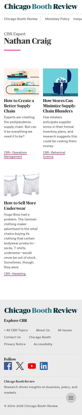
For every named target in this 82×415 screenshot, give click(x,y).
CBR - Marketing (15, 273)
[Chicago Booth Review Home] (41, 7)
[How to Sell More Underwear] (21, 185)
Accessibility (43, 344)
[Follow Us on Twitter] (20, 366)
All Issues (65, 330)
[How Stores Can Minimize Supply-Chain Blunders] (60, 82)
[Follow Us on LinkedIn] (44, 366)
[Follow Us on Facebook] (8, 366)
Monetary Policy (57, 19)
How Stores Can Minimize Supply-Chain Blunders (59, 106)
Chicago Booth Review (20, 19)
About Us (43, 330)
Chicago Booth (40, 337)
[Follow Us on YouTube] (32, 366)
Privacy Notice (15, 344)
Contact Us (12, 337)
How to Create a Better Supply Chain (19, 106)
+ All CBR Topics (16, 330)
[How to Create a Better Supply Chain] (21, 82)
